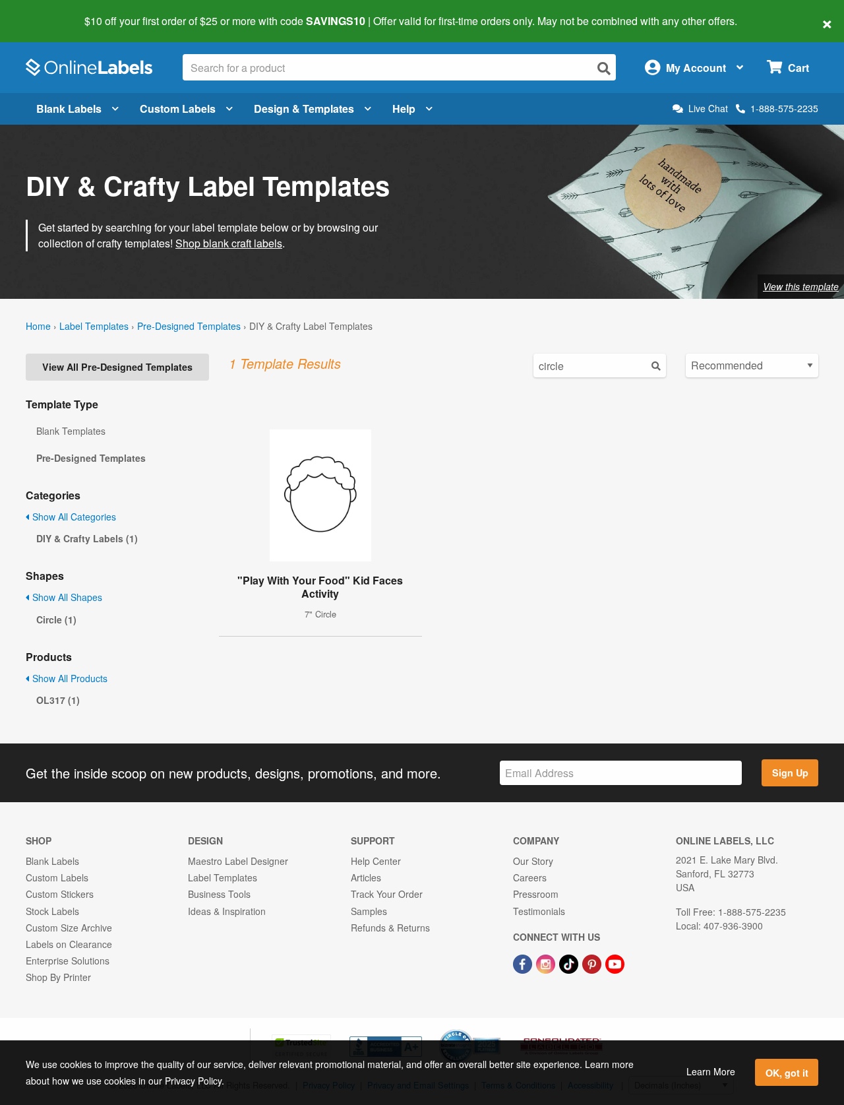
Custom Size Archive (69, 927)
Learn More (710, 1071)
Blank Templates (71, 430)
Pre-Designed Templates (189, 325)
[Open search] (604, 68)
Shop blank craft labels (228, 243)
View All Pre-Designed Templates (117, 366)
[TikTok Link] (570, 962)
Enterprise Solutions (67, 960)
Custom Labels (178, 108)
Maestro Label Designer (238, 861)
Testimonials (539, 911)
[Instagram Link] (547, 962)
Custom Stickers (60, 893)
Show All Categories (73, 516)
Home (38, 325)
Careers (530, 877)
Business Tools (219, 893)
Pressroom (535, 893)
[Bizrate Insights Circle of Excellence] (496, 1030)
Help (403, 108)
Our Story (533, 861)
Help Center (376, 861)
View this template (801, 286)
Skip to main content (47, 11)
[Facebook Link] (524, 962)
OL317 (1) (58, 700)
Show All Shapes (66, 597)
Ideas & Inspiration (227, 911)
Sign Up (790, 772)
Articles (366, 877)
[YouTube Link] (614, 962)
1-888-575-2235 (784, 108)
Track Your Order (387, 893)
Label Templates (94, 325)
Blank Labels (69, 108)
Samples (369, 911)
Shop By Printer (58, 977)
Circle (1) (56, 619)
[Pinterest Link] (593, 962)
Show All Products (68, 678)
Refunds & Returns (390, 927)
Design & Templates (304, 108)
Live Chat (708, 108)
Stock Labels (52, 911)
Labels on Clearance (69, 944)
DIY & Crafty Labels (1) (87, 538)
